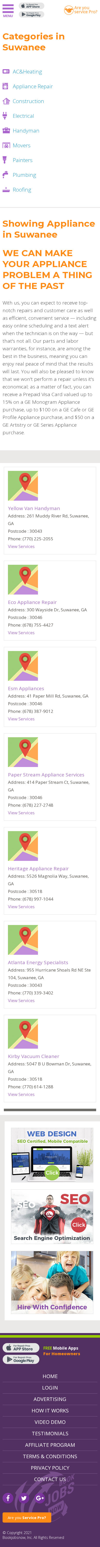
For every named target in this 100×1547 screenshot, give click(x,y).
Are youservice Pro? (85, 10)
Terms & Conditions (50, 1456)
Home (50, 1376)
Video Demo (50, 1422)
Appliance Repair (33, 86)
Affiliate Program (50, 1444)
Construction (28, 101)
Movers (22, 145)
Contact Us (50, 1479)
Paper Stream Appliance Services (46, 774)
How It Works (50, 1410)
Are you (27, 1517)
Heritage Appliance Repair (38, 868)
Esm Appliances (26, 688)
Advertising (50, 1399)
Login (50, 1387)
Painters (23, 160)
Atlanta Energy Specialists (38, 962)
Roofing (22, 189)
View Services (21, 546)
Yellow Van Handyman (34, 508)
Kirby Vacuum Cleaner (33, 1056)
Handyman (26, 130)
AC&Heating (27, 71)
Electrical (23, 115)
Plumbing (24, 174)
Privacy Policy (50, 1467)
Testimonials (50, 1433)
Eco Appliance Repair (32, 602)
